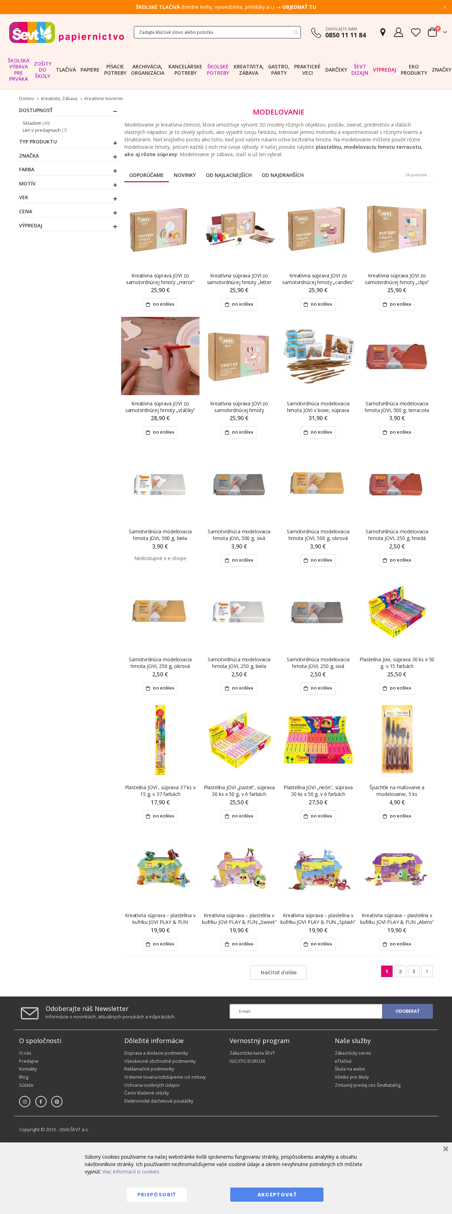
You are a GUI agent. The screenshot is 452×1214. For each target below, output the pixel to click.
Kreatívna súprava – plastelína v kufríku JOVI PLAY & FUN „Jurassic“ (160, 919)
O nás (25, 1053)
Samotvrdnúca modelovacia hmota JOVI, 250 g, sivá (318, 662)
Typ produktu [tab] (38, 142)
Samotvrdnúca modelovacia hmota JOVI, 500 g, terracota (397, 406)
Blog (23, 1077)
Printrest (57, 1101)
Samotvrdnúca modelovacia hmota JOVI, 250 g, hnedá (396, 534)
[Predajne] (382, 32)
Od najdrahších (283, 175)
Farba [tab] (26, 169)
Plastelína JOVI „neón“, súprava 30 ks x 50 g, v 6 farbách (318, 790)
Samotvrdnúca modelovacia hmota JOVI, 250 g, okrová (160, 662)
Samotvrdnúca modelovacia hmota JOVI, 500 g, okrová (318, 534)
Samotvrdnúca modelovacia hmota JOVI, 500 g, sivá (239, 534)
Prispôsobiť (156, 1194)
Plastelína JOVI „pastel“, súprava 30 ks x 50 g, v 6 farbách (239, 790)
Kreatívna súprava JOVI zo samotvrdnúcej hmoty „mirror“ (160, 279)
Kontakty (28, 1069)
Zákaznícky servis (353, 1053)
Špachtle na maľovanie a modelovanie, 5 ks (396, 790)
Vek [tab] (23, 197)
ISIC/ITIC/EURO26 (247, 1061)
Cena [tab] (25, 211)
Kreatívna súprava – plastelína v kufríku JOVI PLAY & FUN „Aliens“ (397, 918)
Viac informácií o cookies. (131, 1171)
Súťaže (26, 1085)
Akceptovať (277, 1194)
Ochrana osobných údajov (151, 1085)
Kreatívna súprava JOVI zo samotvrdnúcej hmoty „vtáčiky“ (160, 406)
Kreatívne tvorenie (103, 99)
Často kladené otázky (146, 1093)
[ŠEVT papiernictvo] (66, 32)
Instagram (24, 1101)
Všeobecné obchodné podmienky (160, 1061)
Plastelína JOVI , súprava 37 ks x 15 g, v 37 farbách (160, 790)
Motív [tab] (27, 183)
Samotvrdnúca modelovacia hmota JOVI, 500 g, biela (160, 534)
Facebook (41, 1101)
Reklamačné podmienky (149, 1069)
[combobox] (217, 32)
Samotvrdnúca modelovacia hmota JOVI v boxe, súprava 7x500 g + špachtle (318, 407)
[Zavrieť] (445, 1149)
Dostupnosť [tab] (36, 110)
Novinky (185, 175)
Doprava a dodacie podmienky (156, 1053)
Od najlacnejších (229, 175)
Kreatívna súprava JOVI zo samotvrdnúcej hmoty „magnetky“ (239, 407)
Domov (26, 99)
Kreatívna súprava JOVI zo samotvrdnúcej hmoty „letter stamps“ (239, 279)
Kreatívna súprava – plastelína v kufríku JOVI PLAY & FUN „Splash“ (318, 918)
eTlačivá (343, 1061)
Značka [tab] (29, 156)
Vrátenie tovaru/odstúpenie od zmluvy (165, 1077)
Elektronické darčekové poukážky (158, 1101)
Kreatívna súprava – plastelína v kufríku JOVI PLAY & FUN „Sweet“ (239, 918)
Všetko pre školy (352, 1077)
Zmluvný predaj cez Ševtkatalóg (367, 1085)
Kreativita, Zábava (59, 99)
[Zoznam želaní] (415, 32)
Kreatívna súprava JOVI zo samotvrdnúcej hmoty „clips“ (397, 279)
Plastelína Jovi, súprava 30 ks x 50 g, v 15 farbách (396, 662)
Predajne (28, 1061)
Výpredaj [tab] (30, 225)
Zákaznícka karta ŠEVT (252, 1053)
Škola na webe (350, 1069)
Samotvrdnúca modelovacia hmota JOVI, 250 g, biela (239, 662)
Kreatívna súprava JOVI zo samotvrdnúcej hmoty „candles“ (318, 279)
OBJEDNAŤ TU (299, 7)
